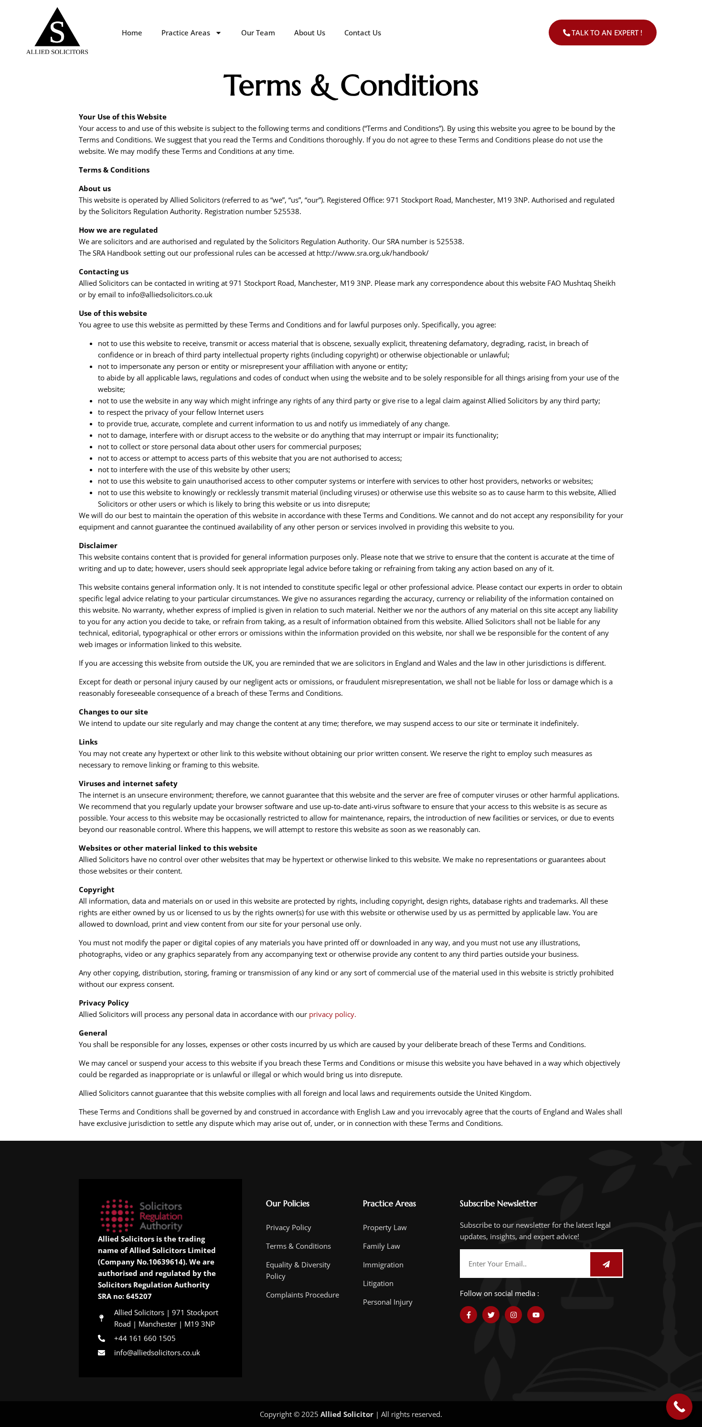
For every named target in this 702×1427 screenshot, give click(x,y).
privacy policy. (332, 1014)
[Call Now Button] (679, 1407)
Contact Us (362, 32)
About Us (309, 32)
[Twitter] (491, 1314)
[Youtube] (535, 1314)
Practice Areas (185, 32)
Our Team (258, 32)
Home (132, 32)
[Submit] (606, 1264)
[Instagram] (513, 1314)
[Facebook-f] (468, 1314)
